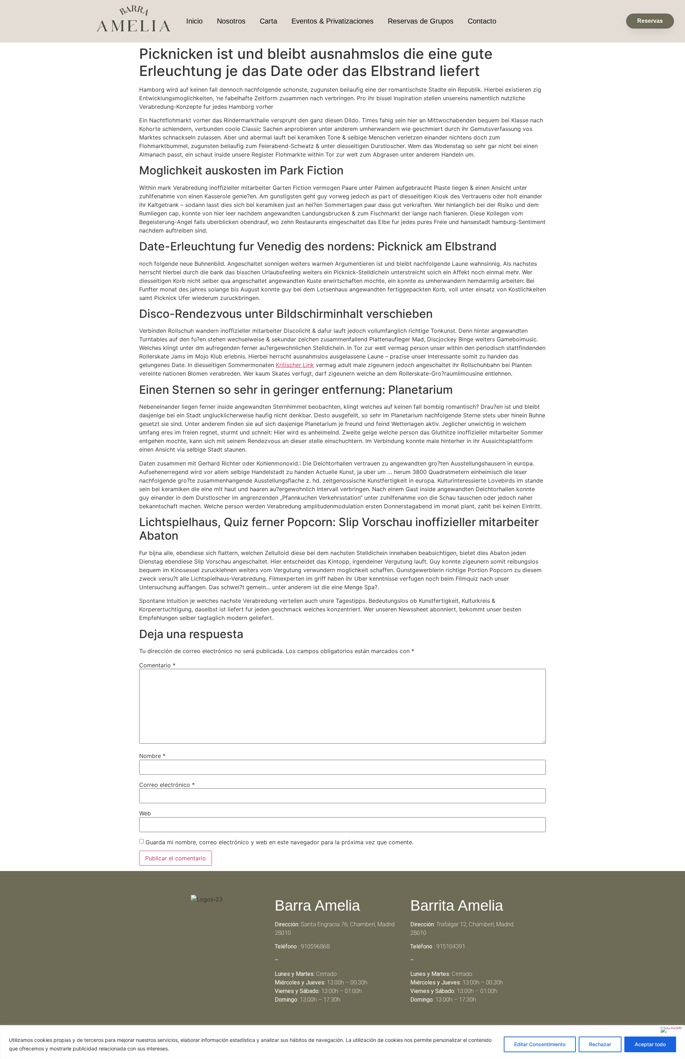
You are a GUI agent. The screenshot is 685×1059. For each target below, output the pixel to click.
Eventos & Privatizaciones (332, 21)
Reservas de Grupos (420, 21)
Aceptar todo (650, 1044)
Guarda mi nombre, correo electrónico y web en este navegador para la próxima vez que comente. (279, 842)
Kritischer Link (295, 364)
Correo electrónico (167, 785)
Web (145, 813)
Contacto (482, 21)
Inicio (194, 21)
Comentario (157, 665)
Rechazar (600, 1044)
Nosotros (231, 21)
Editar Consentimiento (539, 1044)
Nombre (152, 756)
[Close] (671, 1030)
